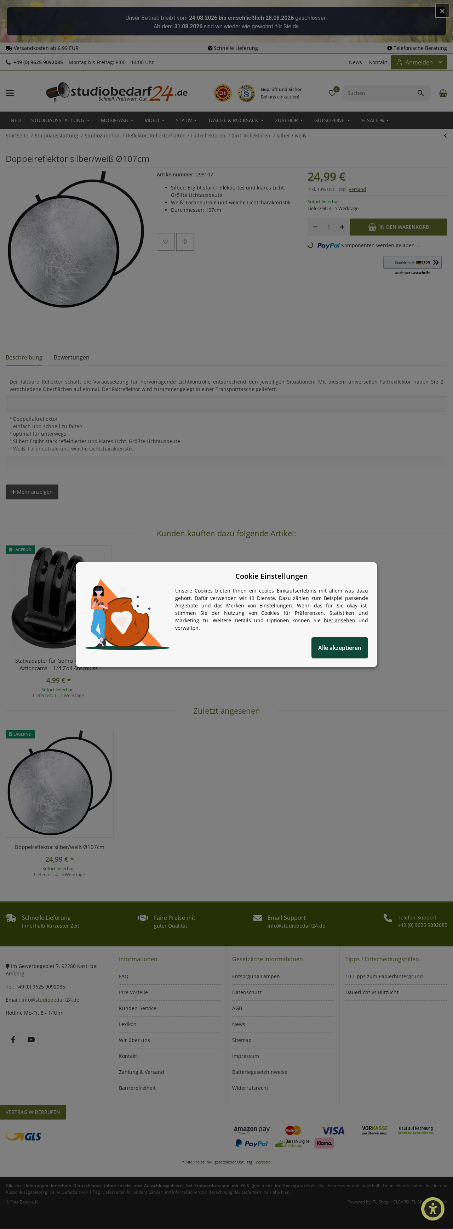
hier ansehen (339, 620)
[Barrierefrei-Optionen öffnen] (433, 1208)
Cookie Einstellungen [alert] (271, 576)
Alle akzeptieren (339, 648)
